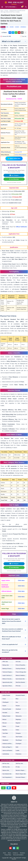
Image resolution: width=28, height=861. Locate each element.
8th (7, 26)
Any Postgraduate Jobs (8, 777)
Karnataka (5, 712)
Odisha (4, 726)
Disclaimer (22, 852)
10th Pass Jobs (19, 763)
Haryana (18, 705)
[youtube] (14, 787)
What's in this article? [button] (11, 41)
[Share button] (25, 32)
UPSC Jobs (5, 661)
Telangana (18, 733)
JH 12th (17, 26)
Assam (4, 698)
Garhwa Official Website (20, 154)
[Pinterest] (19, 32)
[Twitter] (13, 32)
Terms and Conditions (18, 854)
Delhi (17, 747)
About (9, 852)
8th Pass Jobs (6, 763)
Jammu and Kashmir (7, 750)
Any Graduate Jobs (7, 773)
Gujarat (4, 705)
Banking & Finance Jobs (8, 668)
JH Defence (23, 26)
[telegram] (8, 787)
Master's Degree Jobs (21, 773)
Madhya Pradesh (6, 716)
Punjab (17, 726)
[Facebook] (10, 32)
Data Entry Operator (20, 682)
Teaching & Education (21, 668)
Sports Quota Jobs (20, 678)
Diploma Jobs (6, 770)
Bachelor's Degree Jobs (21, 770)
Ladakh (17, 750)
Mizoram (5, 722)
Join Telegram (14, 175)
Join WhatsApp (15, 179)
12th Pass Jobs (6, 766)
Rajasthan (5, 729)
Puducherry (18, 754)
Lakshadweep (6, 754)
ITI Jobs (18, 766)
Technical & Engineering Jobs (8, 672)
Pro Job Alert (16, 2)
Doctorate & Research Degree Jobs (21, 777)
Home (2, 10)
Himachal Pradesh (7, 709)
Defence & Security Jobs (8, 678)
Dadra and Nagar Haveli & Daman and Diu (8, 747)
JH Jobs (6, 10)
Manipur (4, 719)
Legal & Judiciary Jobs (8, 675)
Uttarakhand (5, 740)
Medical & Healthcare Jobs (21, 675)
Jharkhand (18, 709)
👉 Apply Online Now (14, 158)
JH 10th (11, 26)
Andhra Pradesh (6, 695)
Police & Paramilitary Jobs (21, 665)
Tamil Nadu (5, 733)
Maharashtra (19, 716)
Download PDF (18, 152)
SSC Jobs (18, 661)
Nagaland (18, 722)
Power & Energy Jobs (21, 672)
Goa (17, 702)
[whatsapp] (3, 787)
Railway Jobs (6, 665)
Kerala (17, 712)
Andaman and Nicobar (8, 743)
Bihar (17, 698)
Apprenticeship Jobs (7, 682)
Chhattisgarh (6, 702)
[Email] (22, 32)
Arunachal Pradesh (20, 695)
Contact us (15, 852)
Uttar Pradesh (19, 736)
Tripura (4, 736)
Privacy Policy (8, 854)
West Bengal (19, 740)
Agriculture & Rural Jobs (8, 685)
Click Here (21, 580)
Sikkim (17, 729)
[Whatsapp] (16, 32)
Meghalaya (18, 719)
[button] (2, 7)
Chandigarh (18, 743)
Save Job (24, 36)
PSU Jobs (18, 685)
